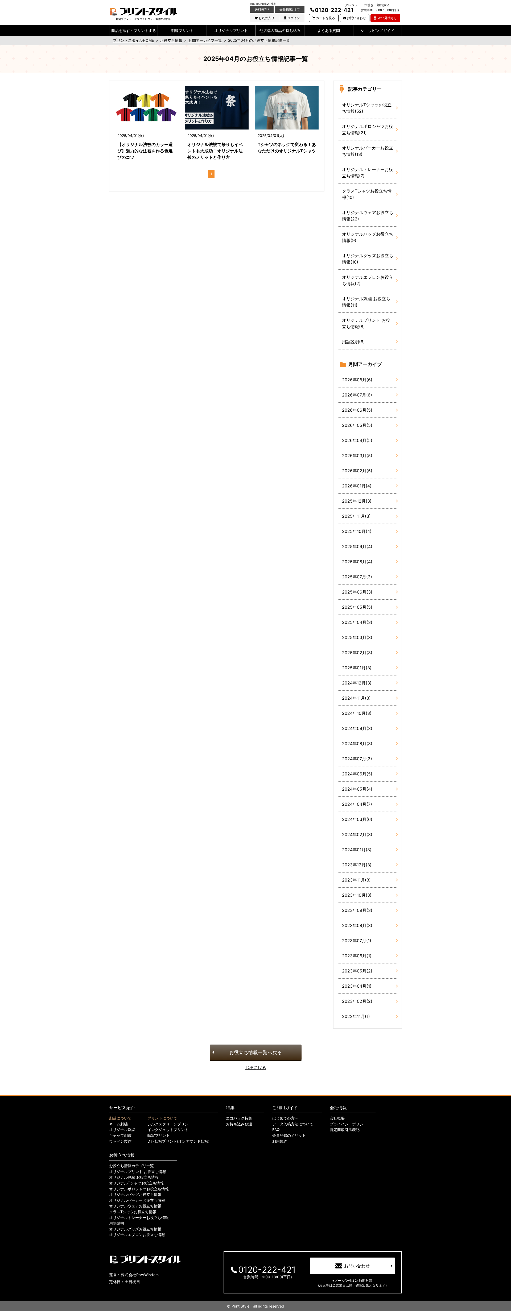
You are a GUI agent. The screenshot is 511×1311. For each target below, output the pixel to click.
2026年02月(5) (357, 470)
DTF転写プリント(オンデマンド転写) (178, 1141)
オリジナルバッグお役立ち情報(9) (367, 237)
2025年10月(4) (357, 531)
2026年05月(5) (357, 425)
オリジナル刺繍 (122, 1130)
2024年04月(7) (357, 804)
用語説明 (116, 1223)
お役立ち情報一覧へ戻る (255, 1052)
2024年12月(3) (357, 683)
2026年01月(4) (357, 486)
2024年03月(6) (357, 819)
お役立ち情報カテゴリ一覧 (131, 1166)
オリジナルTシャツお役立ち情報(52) (367, 108)
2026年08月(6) (357, 379)
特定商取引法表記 (345, 1130)
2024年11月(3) (356, 698)
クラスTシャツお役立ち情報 (132, 1212)
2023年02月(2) (357, 1001)
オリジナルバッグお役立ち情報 (135, 1194)
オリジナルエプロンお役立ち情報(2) (367, 280)
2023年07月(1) (356, 940)
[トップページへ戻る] (143, 12)
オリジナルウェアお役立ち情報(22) (367, 216)
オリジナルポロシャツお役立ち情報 (139, 1189)
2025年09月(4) (357, 546)
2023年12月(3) (357, 864)
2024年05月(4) (357, 789)
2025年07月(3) (357, 576)
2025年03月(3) (357, 637)
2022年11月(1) (356, 1016)
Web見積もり (387, 18)
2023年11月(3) (356, 880)
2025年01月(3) (357, 667)
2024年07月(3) (357, 758)
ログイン (293, 18)
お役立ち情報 (122, 1155)
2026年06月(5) (357, 410)
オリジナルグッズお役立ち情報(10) (367, 259)
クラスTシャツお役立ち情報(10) (367, 194)
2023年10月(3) (357, 895)
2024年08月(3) (357, 743)
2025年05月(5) (357, 607)
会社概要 (337, 1118)
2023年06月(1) (357, 955)
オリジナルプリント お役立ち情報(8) (366, 323)
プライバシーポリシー (348, 1124)
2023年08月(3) (357, 925)
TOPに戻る (255, 1067)
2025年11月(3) (356, 516)
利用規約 (279, 1141)
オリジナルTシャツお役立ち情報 (136, 1183)
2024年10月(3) (357, 713)
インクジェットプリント (167, 1130)
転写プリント (158, 1135)
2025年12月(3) (357, 501)
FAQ (276, 1130)
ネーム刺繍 (118, 1124)
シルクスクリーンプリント (169, 1124)
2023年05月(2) (357, 971)
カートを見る (325, 18)
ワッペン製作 (120, 1141)
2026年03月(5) (357, 455)
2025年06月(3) (357, 592)
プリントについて (162, 1118)
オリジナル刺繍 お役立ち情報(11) (366, 302)
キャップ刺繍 (120, 1135)
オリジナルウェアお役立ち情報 (135, 1206)
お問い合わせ (356, 18)
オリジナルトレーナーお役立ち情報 (139, 1218)
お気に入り (266, 18)
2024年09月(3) (357, 728)
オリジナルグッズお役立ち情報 (135, 1229)
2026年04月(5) (357, 440)
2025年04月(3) (357, 622)
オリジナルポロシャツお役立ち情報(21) (367, 129)
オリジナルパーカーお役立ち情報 (137, 1200)
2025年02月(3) (357, 652)
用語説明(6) (353, 341)
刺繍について (120, 1118)
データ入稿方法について (292, 1124)
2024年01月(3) (357, 849)
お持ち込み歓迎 (239, 1124)
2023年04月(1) (357, 986)
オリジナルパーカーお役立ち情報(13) (367, 151)
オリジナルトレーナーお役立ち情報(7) (367, 172)
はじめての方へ (285, 1118)
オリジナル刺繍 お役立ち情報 (134, 1177)
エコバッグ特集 (239, 1118)
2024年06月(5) (357, 773)
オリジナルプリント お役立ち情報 (137, 1172)
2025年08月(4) (357, 561)
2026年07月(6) (357, 395)
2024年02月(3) (357, 834)
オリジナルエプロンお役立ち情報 (137, 1235)
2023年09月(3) (357, 910)
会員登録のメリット (289, 1135)
